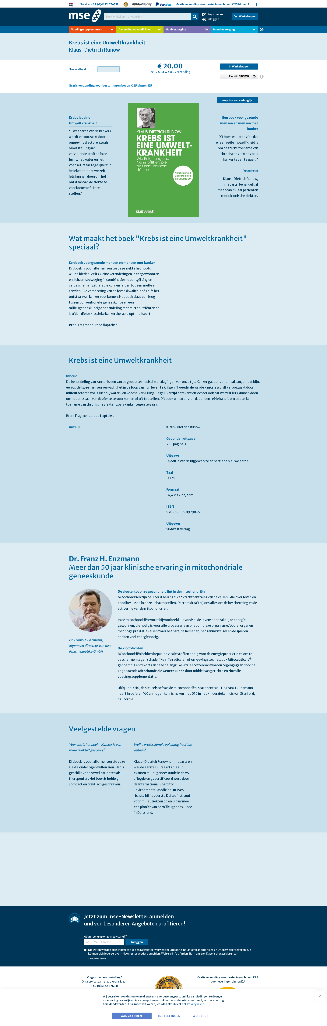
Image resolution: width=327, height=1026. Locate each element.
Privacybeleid (195, 1004)
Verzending (182, 72)
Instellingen (169, 1016)
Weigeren (201, 1016)
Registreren (215, 14)
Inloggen (213, 19)
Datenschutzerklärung (220, 953)
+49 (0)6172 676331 (104, 4)
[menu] (163, 29)
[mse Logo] (85, 15)
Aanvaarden (131, 1016)
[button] (73, 5)
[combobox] (151, 16)
